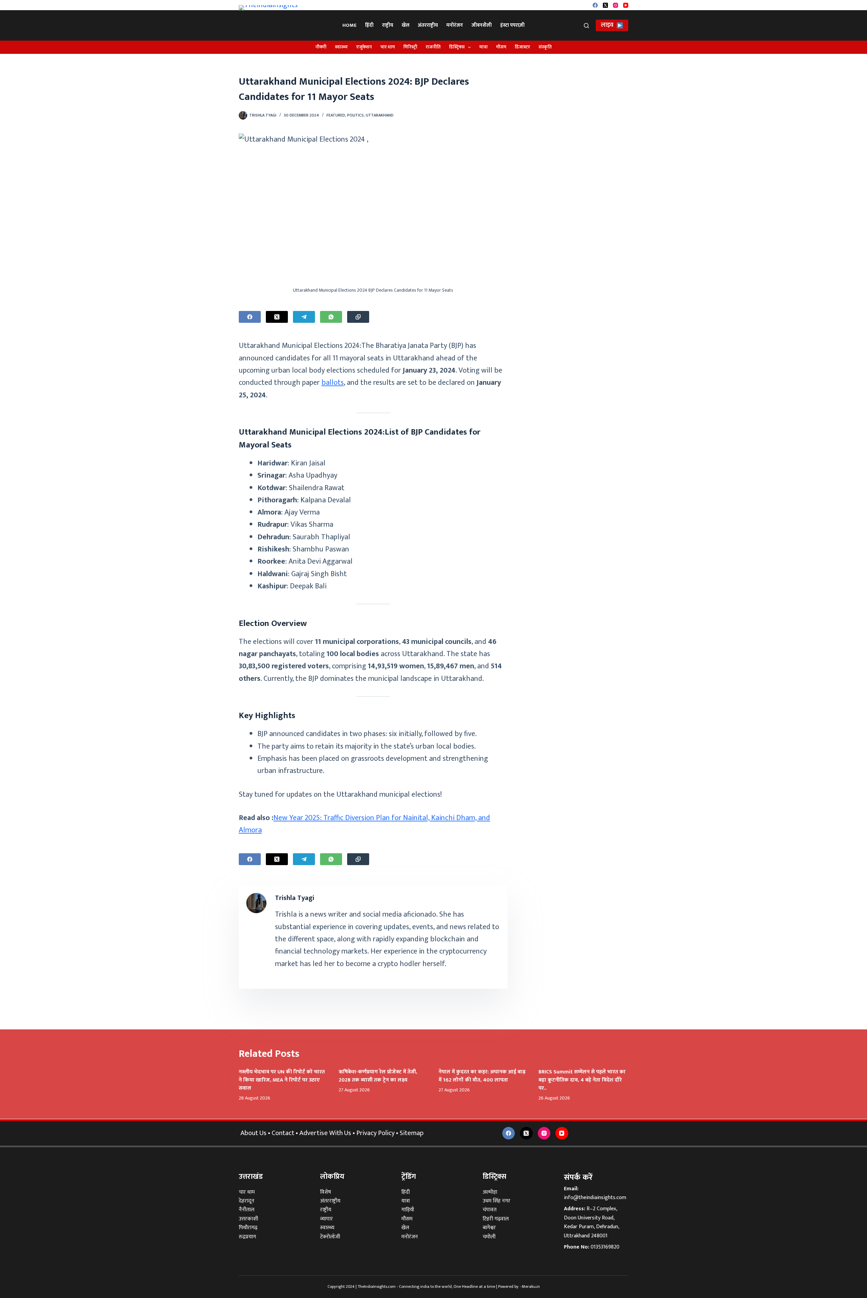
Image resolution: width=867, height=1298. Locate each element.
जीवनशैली (481, 25)
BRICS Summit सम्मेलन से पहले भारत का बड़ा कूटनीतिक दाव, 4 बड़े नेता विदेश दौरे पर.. (582, 1080)
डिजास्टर (522, 47)
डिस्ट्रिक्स (457, 47)
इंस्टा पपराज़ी (512, 25)
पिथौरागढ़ (248, 1227)
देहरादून (246, 1201)
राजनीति (433, 47)
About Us (253, 1133)
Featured (335, 115)
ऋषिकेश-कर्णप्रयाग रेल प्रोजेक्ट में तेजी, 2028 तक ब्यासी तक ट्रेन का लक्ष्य (378, 1076)
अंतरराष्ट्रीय (428, 25)
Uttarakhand (380, 115)
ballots (332, 382)
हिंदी (369, 25)
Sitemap (412, 1133)
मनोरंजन (454, 25)
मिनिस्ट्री (410, 47)
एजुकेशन (364, 47)
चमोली (489, 1236)
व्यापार (326, 1218)
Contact (283, 1133)
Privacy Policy (375, 1133)
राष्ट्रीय (387, 25)
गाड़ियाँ (407, 1209)
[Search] (586, 25)
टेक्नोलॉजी (330, 1236)
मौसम (501, 47)
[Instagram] (615, 5)
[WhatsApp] (331, 317)
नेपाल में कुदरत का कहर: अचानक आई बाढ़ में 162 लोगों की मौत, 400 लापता (482, 1076)
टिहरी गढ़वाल (496, 1218)
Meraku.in (531, 1286)
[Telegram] (304, 317)
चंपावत (489, 1209)
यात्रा (483, 47)
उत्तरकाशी (248, 1218)
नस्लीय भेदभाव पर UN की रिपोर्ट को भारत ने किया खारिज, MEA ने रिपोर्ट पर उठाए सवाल (282, 1080)
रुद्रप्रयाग (247, 1236)
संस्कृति (545, 47)
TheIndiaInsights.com (377, 1286)
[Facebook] (595, 5)
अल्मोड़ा (490, 1192)
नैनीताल (246, 1209)
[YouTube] (625, 5)
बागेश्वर (489, 1227)
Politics (355, 115)
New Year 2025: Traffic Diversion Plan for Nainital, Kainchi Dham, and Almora (364, 824)
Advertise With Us (325, 1133)
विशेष (325, 1192)
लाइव (607, 25)
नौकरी (320, 47)
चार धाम (387, 47)
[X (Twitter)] (605, 5)
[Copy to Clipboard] (358, 317)
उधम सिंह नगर (496, 1201)
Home (349, 25)
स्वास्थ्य (341, 47)
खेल (405, 25)
